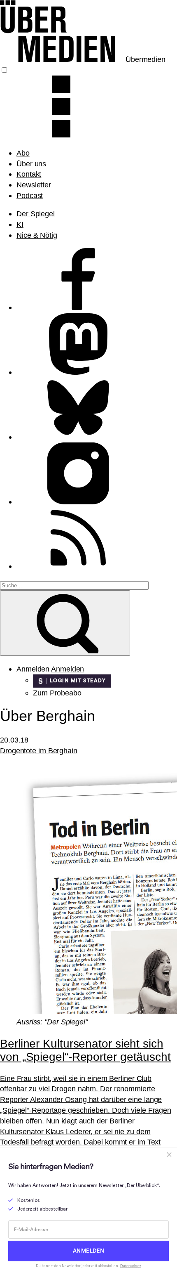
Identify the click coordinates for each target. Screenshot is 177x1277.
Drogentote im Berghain (38, 750)
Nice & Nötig (36, 235)
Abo (23, 153)
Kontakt (28, 174)
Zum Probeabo (57, 692)
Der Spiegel (35, 213)
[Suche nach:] (74, 584)
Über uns (31, 163)
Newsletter (33, 184)
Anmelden (67, 669)
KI (19, 224)
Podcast (29, 195)
